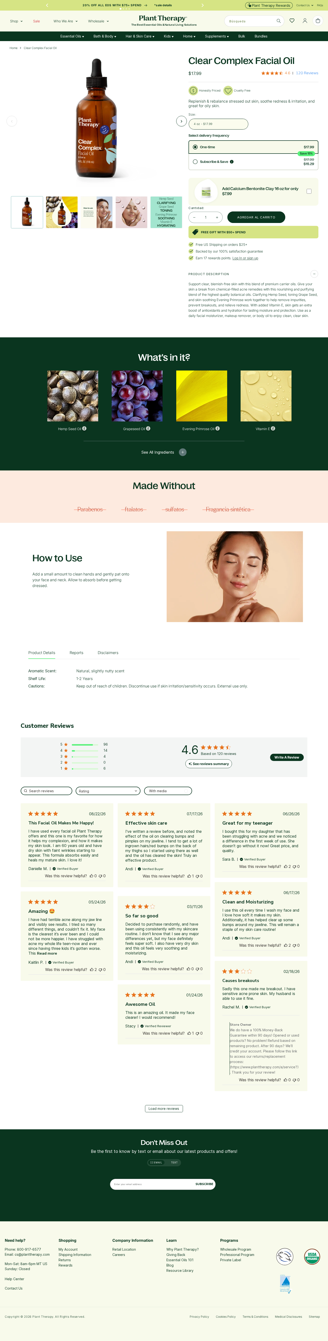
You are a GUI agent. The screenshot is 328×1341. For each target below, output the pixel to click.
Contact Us (14, 1288)
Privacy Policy (199, 1316)
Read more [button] (47, 953)
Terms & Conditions (255, 1316)
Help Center (14, 1279)
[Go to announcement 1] (120, 9)
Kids (168, 36)
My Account (68, 1249)
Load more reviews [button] (164, 1108)
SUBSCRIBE (204, 1184)
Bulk (241, 36)
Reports (76, 652)
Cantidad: (196, 208)
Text (174, 1162)
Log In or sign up (245, 258)
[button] (303, 5)
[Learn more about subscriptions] (232, 162)
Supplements (216, 36)
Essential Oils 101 (180, 1260)
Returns (65, 1260)
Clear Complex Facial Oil (40, 48)
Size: (192, 114)
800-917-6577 (29, 1249)
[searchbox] (46, 791)
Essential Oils (71, 36)
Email (157, 1162)
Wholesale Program (235, 1249)
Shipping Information (75, 1255)
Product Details (41, 652)
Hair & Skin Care (139, 36)
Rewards (66, 1265)
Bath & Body (104, 36)
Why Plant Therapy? (182, 1249)
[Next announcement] (203, 5)
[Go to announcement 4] (129, 9)
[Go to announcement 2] (124, 9)
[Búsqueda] (278, 21)
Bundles (261, 36)
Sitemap (314, 1316)
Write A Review (286, 757)
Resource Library (180, 1270)
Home (188, 36)
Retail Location (124, 1249)
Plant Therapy (42, 1316)
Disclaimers (108, 652)
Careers (118, 1255)
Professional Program (237, 1255)
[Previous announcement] (47, 5)
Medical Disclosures (288, 1316)
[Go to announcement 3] (126, 9)
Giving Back (175, 1255)
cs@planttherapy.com (32, 1254)
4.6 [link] (287, 73)
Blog (170, 1265)
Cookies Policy (226, 1316)
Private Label (230, 1260)
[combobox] (254, 21)
